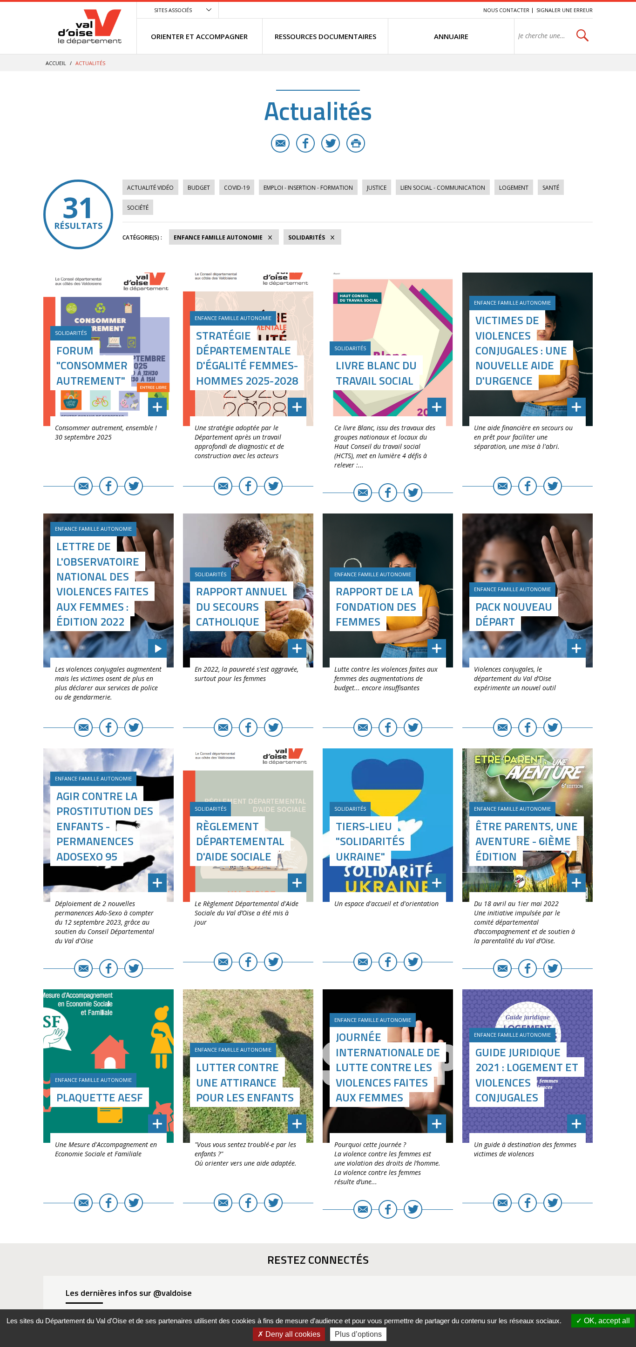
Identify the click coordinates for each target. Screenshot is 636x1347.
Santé (550, 188)
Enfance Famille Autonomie (218, 237)
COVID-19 (237, 188)
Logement (513, 188)
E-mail (280, 143)
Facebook (305, 143)
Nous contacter (506, 10)
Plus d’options (358, 1334)
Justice (376, 188)
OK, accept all (606, 1321)
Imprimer (355, 143)
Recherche (463, 10)
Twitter (330, 143)
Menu (408, 10)
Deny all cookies (292, 1334)
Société (138, 208)
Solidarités (306, 237)
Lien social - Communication (442, 188)
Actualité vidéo (150, 188)
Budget (199, 188)
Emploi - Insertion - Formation (308, 188)
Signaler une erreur (564, 10)
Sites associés (173, 10)
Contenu (432, 10)
